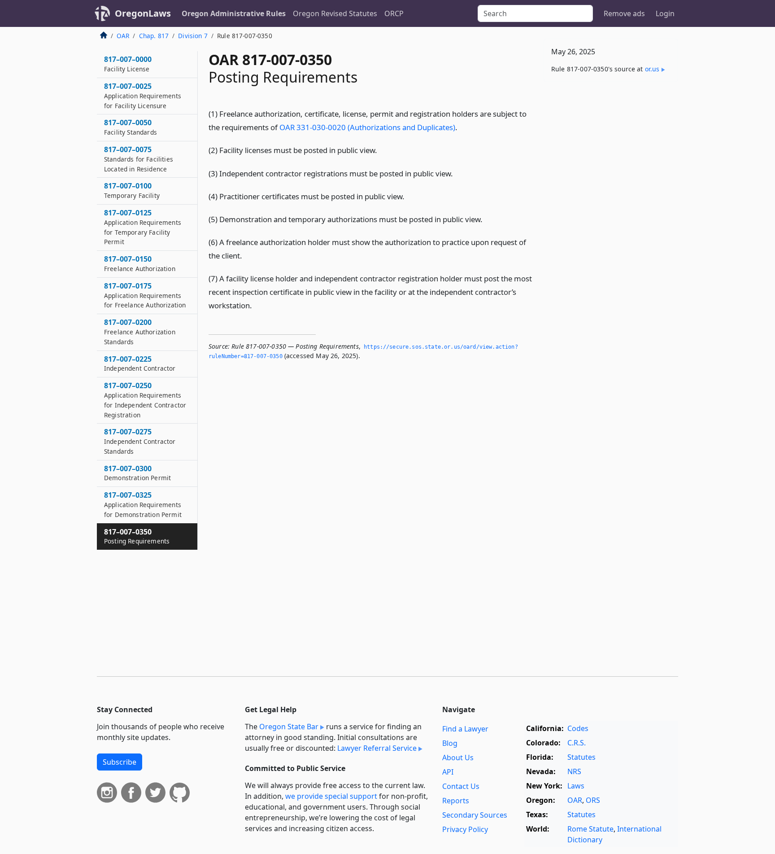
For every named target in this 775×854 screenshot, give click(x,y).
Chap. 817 (154, 35)
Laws (575, 786)
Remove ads (624, 13)
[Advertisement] (611, 229)
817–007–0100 (132, 190)
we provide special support (331, 796)
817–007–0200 (139, 331)
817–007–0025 (142, 95)
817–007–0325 (143, 504)
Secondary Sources (474, 815)
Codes (577, 728)
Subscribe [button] (119, 762)
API (447, 772)
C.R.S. (576, 743)
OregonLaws (143, 13)
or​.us (652, 69)
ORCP (394, 13)
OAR (123, 35)
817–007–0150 (139, 263)
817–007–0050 (130, 127)
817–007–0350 (137, 536)
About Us (458, 757)
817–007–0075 (138, 159)
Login (665, 13)
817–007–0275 (140, 441)
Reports (455, 801)
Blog (449, 743)
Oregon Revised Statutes (335, 13)
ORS (593, 800)
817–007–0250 (145, 400)
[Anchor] (462, 127)
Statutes (581, 757)
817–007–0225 (140, 363)
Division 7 (193, 35)
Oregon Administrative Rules (234, 13)
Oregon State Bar (288, 726)
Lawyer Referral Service (377, 748)
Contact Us (460, 786)
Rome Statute (590, 829)
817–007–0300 (137, 473)
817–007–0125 (142, 227)
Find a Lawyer (465, 729)
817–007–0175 (145, 295)
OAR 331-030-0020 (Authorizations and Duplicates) (367, 127)
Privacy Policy (465, 829)
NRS (574, 771)
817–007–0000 (128, 63)
